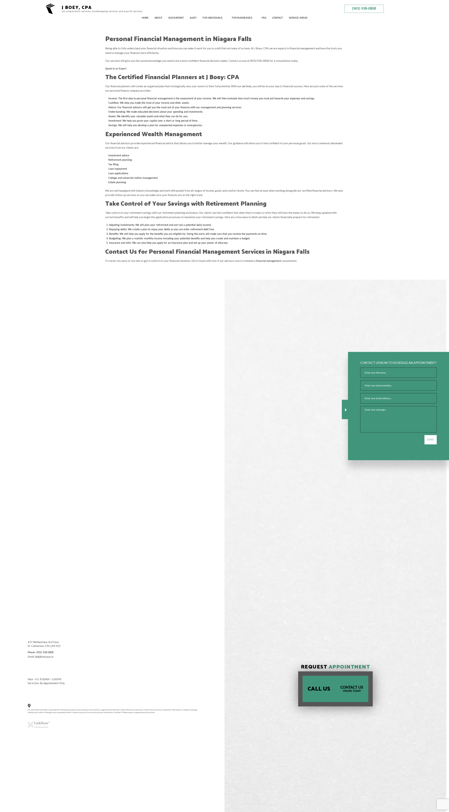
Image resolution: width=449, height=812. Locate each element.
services (247, 86)
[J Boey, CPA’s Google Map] (31, 706)
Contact (277, 17)
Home (145, 17)
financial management (268, 260)
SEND (430, 440)
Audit (193, 17)
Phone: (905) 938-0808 (40, 652)
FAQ (264, 17)
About (158, 17)
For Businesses (242, 17)
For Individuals (212, 17)
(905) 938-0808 (364, 9)
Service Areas (298, 17)
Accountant (176, 17)
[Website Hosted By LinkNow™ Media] (39, 722)
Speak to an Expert (115, 68)
